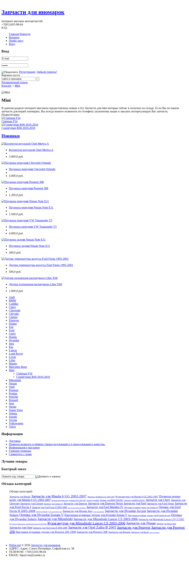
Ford (11, 330)
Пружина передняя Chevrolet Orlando (32, 169)
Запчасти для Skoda (140, 532)
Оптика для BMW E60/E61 (111, 500)
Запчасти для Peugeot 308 (92, 531)
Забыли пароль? (47, 71)
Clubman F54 (9, 121)
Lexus (12, 357)
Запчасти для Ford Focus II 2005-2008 (49, 507)
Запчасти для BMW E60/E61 (134, 500)
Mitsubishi (15, 380)
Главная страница (20, 450)
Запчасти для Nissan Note (166, 524)
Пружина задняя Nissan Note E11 (29, 245)
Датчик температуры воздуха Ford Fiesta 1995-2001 (41, 265)
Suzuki (13, 416)
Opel (12, 386)
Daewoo (14, 320)
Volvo (12, 426)
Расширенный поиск (14, 82)
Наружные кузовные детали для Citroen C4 (141, 507)
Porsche (13, 396)
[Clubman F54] (10, 118)
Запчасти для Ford (134, 503)
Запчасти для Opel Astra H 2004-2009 (50, 528)
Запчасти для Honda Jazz (78, 511)
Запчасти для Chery (158, 499)
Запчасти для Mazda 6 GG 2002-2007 (59, 496)
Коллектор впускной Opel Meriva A (31, 149)
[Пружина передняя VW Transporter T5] (26, 220)
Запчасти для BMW (93, 500)
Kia (11, 347)
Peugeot (13, 390)
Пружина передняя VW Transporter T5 (33, 226)
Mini (17, 85)
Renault (13, 400)
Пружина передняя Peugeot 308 (28, 188)
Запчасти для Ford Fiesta (160, 503)
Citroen (13, 317)
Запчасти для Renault (119, 532)
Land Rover (16, 353)
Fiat (11, 327)
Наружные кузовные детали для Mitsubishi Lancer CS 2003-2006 (28, 524)
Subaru (13, 413)
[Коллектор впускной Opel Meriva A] (25, 143)
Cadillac (13, 303)
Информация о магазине (24, 447)
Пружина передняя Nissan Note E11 (31, 207)
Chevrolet (14, 310)
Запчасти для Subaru (154, 532)
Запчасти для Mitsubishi (55, 519)
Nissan (13, 383)
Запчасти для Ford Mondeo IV (104, 507)
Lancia (13, 350)
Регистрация (27, 71)
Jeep (11, 343)
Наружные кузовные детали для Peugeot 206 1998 (46, 531)
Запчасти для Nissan (141, 523)
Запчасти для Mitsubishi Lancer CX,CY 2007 (161, 519)
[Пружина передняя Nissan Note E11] (25, 201)
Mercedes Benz (18, 366)
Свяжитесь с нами (20, 454)
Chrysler (14, 313)
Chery (12, 307)
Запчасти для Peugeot (133, 527)
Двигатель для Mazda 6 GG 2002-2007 (101, 497)
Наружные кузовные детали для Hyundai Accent (149, 515)
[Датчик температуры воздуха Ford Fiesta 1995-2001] (35, 258)
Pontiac (13, 393)
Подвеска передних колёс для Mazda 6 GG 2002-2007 (68, 500)
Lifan (12, 360)
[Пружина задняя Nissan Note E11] (23, 239)
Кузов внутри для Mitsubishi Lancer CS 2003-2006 (86, 523)
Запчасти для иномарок (32, 12)
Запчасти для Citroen (31, 503)
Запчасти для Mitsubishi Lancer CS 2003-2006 (105, 519)
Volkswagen (16, 423)
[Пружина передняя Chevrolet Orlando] (26, 162)
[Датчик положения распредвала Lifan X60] (29, 278)
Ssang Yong (16, 410)
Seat (11, 403)
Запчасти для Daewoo (75, 503)
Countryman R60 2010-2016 (18, 128)
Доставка (14, 440)
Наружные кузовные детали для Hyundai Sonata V (95, 515)
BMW (12, 300)
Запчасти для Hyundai (98, 511)
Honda (13, 337)
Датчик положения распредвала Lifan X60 (35, 284)
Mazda (13, 363)
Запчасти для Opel (20, 527)
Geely (12, 333)
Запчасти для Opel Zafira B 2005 (92, 527)
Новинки (10, 135)
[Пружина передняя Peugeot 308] (22, 182)
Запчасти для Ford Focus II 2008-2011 (77, 507)
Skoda (12, 406)
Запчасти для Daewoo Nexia (105, 503)
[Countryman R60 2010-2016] (19, 124)
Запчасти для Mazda (19, 496)
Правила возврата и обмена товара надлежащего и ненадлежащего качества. (57, 444)
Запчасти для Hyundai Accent (125, 511)
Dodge (13, 323)
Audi (12, 297)
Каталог (6, 85)
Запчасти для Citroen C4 (53, 504)
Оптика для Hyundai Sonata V (41, 515)
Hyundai (14, 340)
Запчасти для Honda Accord (55, 511)
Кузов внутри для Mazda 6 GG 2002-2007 (137, 496)
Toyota (13, 420)
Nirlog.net (15, 545)
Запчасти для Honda (42, 511)
